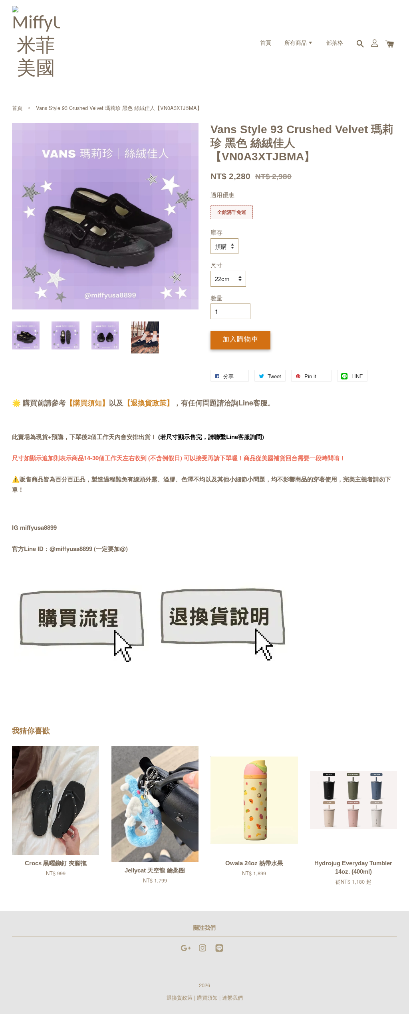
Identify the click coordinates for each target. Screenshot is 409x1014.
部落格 (334, 43)
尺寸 (216, 265)
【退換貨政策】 (148, 402)
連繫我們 (232, 997)
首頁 (265, 43)
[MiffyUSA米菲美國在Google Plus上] (185, 951)
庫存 (216, 232)
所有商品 (296, 43)
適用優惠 (222, 194)
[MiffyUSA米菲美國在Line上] (219, 951)
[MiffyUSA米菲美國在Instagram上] (202, 951)
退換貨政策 (180, 997)
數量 (216, 297)
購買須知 (207, 997)
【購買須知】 (87, 402)
